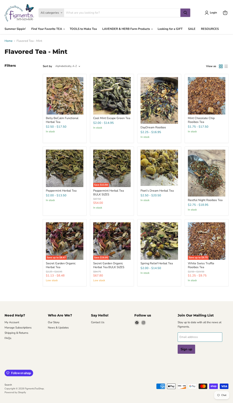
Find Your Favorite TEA (47, 29)
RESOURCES (210, 29)
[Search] (185, 13)
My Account (12, 322)
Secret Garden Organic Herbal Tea (61, 265)
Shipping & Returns (16, 333)
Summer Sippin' (15, 29)
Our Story (54, 322)
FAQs (8, 338)
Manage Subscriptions (18, 327)
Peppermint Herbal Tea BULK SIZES (108, 193)
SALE (192, 29)
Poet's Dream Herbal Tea (157, 191)
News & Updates (58, 327)
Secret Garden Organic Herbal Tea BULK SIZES (108, 265)
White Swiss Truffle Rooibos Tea (201, 265)
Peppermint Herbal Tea (61, 191)
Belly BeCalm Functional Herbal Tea (62, 120)
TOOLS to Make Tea (83, 29)
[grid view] (220, 66)
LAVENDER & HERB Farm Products (126, 29)
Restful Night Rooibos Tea (205, 200)
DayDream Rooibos (153, 127)
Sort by (47, 66)
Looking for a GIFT (170, 29)
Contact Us (97, 322)
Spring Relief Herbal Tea (157, 263)
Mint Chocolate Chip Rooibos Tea (201, 120)
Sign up (186, 349)
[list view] (225, 66)
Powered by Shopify (15, 392)
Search (8, 384)
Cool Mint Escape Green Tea (111, 118)
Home (9, 41)
